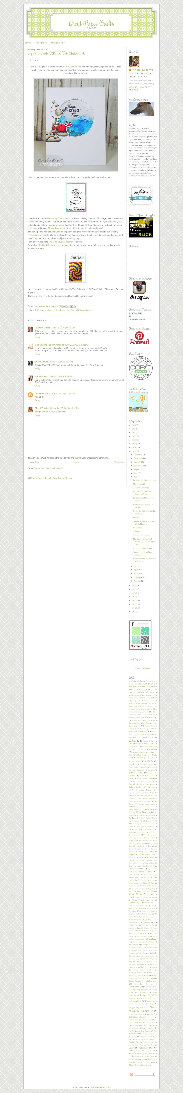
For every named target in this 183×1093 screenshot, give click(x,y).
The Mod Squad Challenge (60, 242)
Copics (31, 222)
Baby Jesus (136, 701)
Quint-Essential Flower (150, 947)
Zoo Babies (145, 1065)
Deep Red (151, 758)
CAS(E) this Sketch (72, 67)
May (136, 566)
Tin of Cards (139, 1039)
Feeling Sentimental (135, 801)
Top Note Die (147, 1042)
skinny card (142, 978)
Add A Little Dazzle (146, 683)
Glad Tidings (135, 824)
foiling (131, 810)
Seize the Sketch (144, 961)
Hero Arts (151, 846)
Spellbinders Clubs (150, 987)
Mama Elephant (148, 883)
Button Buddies (134, 723)
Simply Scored (143, 975)
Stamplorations (151, 998)
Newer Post (33, 462)
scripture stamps (149, 956)
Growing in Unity (143, 832)
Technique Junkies (137, 1016)
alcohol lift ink (142, 689)
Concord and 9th (147, 737)
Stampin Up (145, 995)
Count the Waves (149, 741)
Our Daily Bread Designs (143, 915)
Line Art (134, 877)
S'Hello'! (136, 531)
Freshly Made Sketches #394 (144, 480)
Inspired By (132, 857)
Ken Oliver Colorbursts (143, 867)
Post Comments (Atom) (52, 468)
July (136, 473)
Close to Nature (139, 735)
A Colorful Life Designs (137, 681)
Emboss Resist (135, 787)
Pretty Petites (137, 942)
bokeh (139, 715)
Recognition (41, 43)
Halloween (136, 834)
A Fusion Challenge (141, 487)
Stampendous (143, 992)
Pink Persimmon (142, 936)
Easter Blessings (142, 778)
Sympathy (149, 1014)
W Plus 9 (142, 1051)
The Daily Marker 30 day (148, 1028)
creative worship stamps (141, 752)
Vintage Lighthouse (141, 535)
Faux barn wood (136, 796)
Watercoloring (151, 1053)
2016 (134, 593)
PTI (144, 945)
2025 (134, 428)
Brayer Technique (151, 717)
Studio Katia (151, 1001)
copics (43, 310)
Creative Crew (136, 749)
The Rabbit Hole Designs (141, 1031)
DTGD (142, 776)
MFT (131, 891)
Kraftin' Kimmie (145, 871)
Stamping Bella (134, 998)
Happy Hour (133, 840)
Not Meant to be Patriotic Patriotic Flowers (143, 492)
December (138, 454)
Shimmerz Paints (135, 973)
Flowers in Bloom (148, 807)
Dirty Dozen (151, 770)
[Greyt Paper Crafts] (130, 316)
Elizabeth (139, 784)
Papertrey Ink (148, 922)
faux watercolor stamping (146, 798)
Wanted (152, 1051)
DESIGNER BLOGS (101, 1087)
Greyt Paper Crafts (91, 23)
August (137, 469)
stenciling (137, 1000)
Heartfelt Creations (142, 843)
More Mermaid (139, 484)
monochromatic (134, 897)
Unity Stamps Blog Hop (142, 548)
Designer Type (133, 761)
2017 (134, 589)
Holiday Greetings (135, 849)
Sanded (154, 953)
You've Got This (144, 1062)
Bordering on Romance (136, 717)
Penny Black (139, 931)
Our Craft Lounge (144, 914)
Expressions (132, 793)
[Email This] (63, 306)
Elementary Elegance (136, 781)
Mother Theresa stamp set (143, 900)
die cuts (145, 761)
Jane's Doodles (146, 860)
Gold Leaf (140, 827)
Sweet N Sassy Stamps (81, 310)
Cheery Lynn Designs (137, 728)
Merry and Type (140, 889)
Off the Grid (151, 908)
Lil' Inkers (153, 874)
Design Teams (58, 43)
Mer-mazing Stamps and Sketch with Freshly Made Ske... (144, 542)
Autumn (154, 697)
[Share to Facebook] (71, 306)
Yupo (153, 1062)
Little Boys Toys (145, 877)
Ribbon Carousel (143, 953)
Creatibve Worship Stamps (149, 747)
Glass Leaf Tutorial (149, 824)
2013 (134, 604)
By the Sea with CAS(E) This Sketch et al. (144, 512)
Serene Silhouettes (151, 964)
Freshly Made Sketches (139, 812)
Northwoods (141, 908)
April (136, 569)
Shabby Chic (142, 967)
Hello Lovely (140, 846)
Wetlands (138, 1057)
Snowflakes (139, 984)
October (137, 462)
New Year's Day (142, 906)
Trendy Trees (139, 1045)
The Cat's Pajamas (148, 1023)
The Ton (133, 1036)
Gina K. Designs (146, 821)
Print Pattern (150, 942)
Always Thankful (134, 695)
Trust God (150, 1045)
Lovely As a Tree (148, 880)
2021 (134, 443)
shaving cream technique (143, 970)
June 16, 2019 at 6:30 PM (63, 328)
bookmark (152, 715)
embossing (152, 786)
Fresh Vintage (150, 809)
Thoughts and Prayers (145, 1037)
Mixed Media (135, 894)
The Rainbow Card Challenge (143, 1032)
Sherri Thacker (42, 408)
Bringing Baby (136, 720)
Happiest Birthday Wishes (145, 838)
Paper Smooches (134, 922)
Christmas (140, 731)
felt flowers (147, 801)
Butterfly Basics (149, 720)
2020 (134, 447)
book (145, 715)
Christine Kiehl (42, 393)
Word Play (149, 1056)
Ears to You (151, 776)
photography (140, 934)
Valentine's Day (146, 1047)
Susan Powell (41, 362)
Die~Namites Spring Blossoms (145, 767)
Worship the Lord (135, 1059)
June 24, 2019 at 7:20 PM (61, 362)
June (136, 477)
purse (138, 947)
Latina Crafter (133, 875)
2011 (134, 611)
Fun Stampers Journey (148, 815)
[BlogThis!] (66, 306)
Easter (131, 778)
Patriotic (131, 928)
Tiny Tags (150, 1039)
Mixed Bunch (149, 891)
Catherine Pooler (150, 726)
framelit (138, 809)
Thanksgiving (147, 1020)
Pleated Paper (140, 939)
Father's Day (153, 793)
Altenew (140, 692)
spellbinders (134, 986)
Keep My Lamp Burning (138, 866)
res (149, 950)
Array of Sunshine (147, 695)
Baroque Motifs (149, 701)
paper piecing (148, 919)
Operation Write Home (137, 911)
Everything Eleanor (144, 790)
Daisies (136, 517)
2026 (134, 425)
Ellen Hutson (150, 784)
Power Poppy (152, 939)
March (136, 573)
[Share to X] (69, 306)
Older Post (119, 462)
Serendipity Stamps (135, 964)
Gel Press (132, 818)
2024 (134, 432)
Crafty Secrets (133, 746)
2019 (134, 451)
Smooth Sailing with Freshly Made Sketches (144, 522)
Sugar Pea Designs (136, 1004)
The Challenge (135, 1025)
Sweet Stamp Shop (135, 1014)
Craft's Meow (151, 744)
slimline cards (151, 981)
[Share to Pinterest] (74, 306)
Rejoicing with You (138, 950)
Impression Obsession (139, 854)
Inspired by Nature (147, 857)
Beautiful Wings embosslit (138, 703)
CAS (37, 310)
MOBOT (151, 894)
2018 (134, 585)
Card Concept (147, 723)
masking (143, 885)
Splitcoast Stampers (140, 990)
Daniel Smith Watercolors (143, 756)
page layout (153, 917)
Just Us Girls (150, 863)
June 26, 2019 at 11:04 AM (62, 393)
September (138, 465)
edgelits (152, 778)
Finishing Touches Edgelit (146, 804)
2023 (134, 436)
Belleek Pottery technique (144, 706)
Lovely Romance (134, 883)
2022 (134, 440)
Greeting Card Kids (135, 829)
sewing (133, 967)
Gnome (131, 827)
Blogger (147, 668)
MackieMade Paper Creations (49, 345)
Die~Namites (134, 764)
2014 (134, 600)
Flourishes (133, 806)
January (137, 581)
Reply (37, 337)
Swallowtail (143, 1008)
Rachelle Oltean (42, 328)
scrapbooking (136, 956)
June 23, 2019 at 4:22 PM (76, 345)
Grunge (155, 832)
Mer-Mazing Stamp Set (57, 218)
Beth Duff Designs (144, 709)
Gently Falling (146, 818)
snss (151, 984)
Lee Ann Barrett (142, 70)
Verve (131, 1050)
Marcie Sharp (41, 376)
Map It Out (132, 886)
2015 (134, 596)
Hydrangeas (137, 527)
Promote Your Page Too (137, 319)
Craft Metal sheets (136, 743)
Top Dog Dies (134, 1042)
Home (28, 43)
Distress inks (34, 235)
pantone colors (135, 920)
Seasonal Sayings (134, 959)
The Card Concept (46, 245)
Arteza (143, 697)
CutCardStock (141, 754)
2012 (134, 608)
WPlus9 (146, 1059)
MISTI (139, 891)
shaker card (64, 310)
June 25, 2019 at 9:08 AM (61, 376)
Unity (131, 1047)
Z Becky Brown (134, 1065)
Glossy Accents (54, 228)
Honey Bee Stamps (146, 851)
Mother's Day (134, 902)
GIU (155, 821)
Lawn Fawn (143, 874)
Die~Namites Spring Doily (137, 770)
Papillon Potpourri (135, 925)
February (137, 577)
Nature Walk (147, 903)
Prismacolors (134, 944)
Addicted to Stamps (137, 686)
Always (152, 692)
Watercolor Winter (135, 1054)
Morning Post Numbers (150, 897)
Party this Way (150, 925)
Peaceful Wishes (143, 928)
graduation (151, 827)
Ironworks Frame (134, 860)
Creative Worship (150, 749)
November (138, 458)
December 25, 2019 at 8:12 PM (64, 408)
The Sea (154, 1034)
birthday (145, 711)
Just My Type (138, 863)
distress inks (52, 310)
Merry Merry (151, 889)
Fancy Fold (142, 793)
